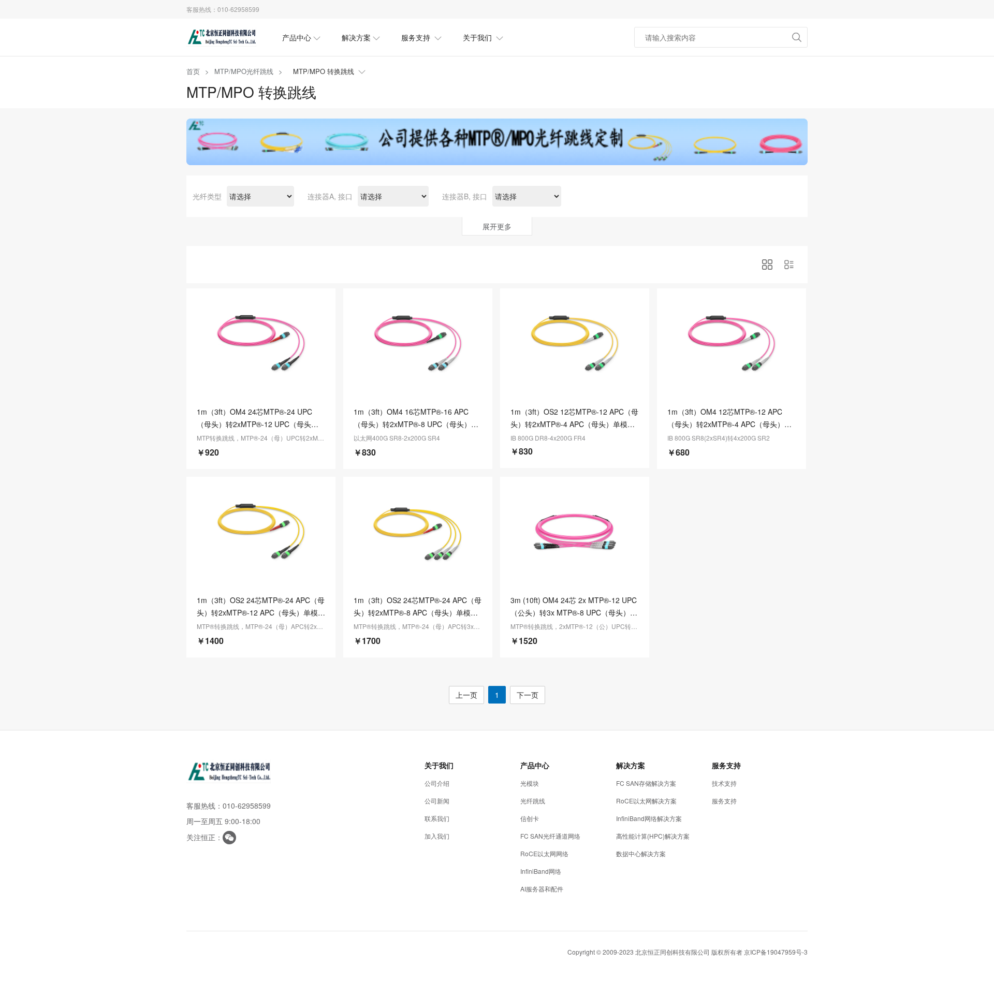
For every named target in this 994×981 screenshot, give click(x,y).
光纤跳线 (532, 800)
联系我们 (437, 818)
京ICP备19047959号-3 (776, 951)
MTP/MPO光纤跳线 (243, 71)
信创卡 (529, 818)
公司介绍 (437, 783)
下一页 (527, 695)
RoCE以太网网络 (544, 853)
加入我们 (437, 835)
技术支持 (724, 783)
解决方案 (356, 37)
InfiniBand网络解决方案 (649, 818)
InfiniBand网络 (540, 871)
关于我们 (478, 37)
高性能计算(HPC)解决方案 (653, 835)
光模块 (529, 783)
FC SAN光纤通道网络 (550, 835)
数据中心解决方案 (641, 853)
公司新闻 (437, 800)
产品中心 (296, 37)
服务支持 (416, 37)
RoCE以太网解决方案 (646, 800)
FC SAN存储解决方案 (646, 783)
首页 (193, 71)
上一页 (466, 695)
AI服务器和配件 (541, 888)
